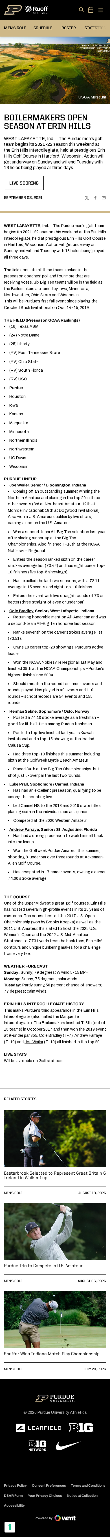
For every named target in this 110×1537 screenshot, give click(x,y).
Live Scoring (26, 185)
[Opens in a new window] (38, 1428)
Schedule (43, 28)
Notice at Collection (82, 1496)
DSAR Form (13, 1496)
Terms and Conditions (88, 1485)
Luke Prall (18, 784)
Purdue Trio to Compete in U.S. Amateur (43, 1266)
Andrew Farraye (24, 829)
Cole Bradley (50, 1035)
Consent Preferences (49, 1485)
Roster (68, 28)
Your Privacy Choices (45, 1496)
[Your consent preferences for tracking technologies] (10, 1527)
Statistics (95, 28)
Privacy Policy (15, 1485)
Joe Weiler (34, 1042)
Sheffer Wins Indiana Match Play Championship (52, 1354)
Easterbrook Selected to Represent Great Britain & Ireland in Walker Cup (55, 1175)
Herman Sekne (23, 711)
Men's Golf (13, 1193)
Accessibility (14, 1505)
